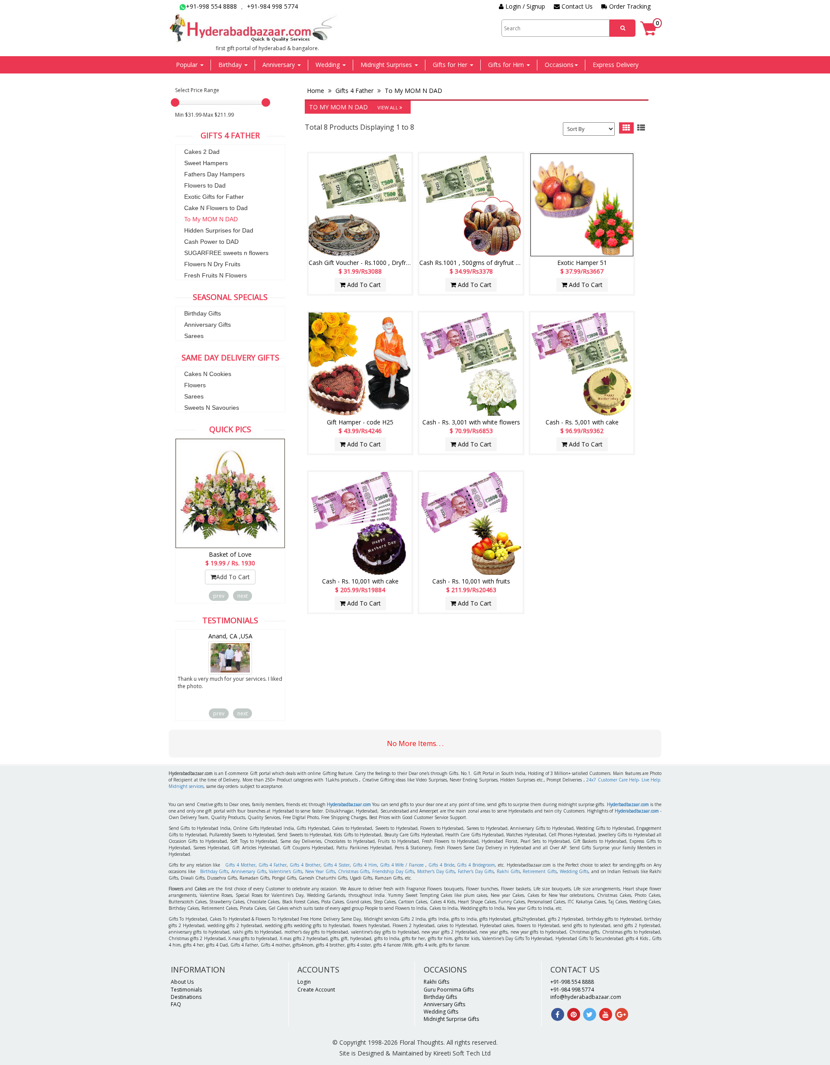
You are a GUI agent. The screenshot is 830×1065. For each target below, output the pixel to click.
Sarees (194, 335)
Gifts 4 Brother (305, 865)
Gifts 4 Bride (441, 865)
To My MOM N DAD (211, 219)
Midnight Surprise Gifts (451, 1019)
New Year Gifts (320, 871)
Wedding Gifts (574, 871)
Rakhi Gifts (508, 871)
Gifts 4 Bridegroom (476, 865)
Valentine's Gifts (285, 871)
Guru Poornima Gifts (449, 989)
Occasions (559, 65)
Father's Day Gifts (476, 871)
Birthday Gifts (202, 313)
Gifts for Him (507, 65)
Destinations (186, 997)
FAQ (176, 1004)
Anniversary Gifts (207, 324)
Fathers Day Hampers (214, 174)
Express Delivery (615, 65)
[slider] (175, 102)
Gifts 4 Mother (240, 865)
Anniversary (279, 65)
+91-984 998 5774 (272, 6)
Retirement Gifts (540, 871)
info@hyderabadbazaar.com (585, 997)
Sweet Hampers (206, 162)
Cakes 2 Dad (202, 151)
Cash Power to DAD (211, 241)
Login (304, 981)
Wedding (329, 65)
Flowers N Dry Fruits (212, 264)
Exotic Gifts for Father (214, 196)
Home (316, 90)
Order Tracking (629, 6)
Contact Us (576, 6)
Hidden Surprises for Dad (218, 230)
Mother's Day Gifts (436, 871)
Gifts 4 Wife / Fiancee (402, 865)
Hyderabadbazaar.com (349, 804)
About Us (182, 981)
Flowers (195, 385)
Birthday (230, 65)
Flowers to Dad (205, 185)
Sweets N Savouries (211, 407)
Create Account (316, 989)
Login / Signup (524, 6)
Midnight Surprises (387, 65)
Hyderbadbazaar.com (628, 804)
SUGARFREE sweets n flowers (226, 252)
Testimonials (186, 989)
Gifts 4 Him (365, 865)
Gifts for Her (451, 65)
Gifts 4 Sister (336, 865)
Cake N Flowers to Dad (216, 207)
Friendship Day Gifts (393, 871)
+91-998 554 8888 (211, 6)
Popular (187, 65)
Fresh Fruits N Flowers (215, 275)
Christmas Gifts (354, 871)
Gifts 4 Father (354, 90)
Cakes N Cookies (207, 373)
